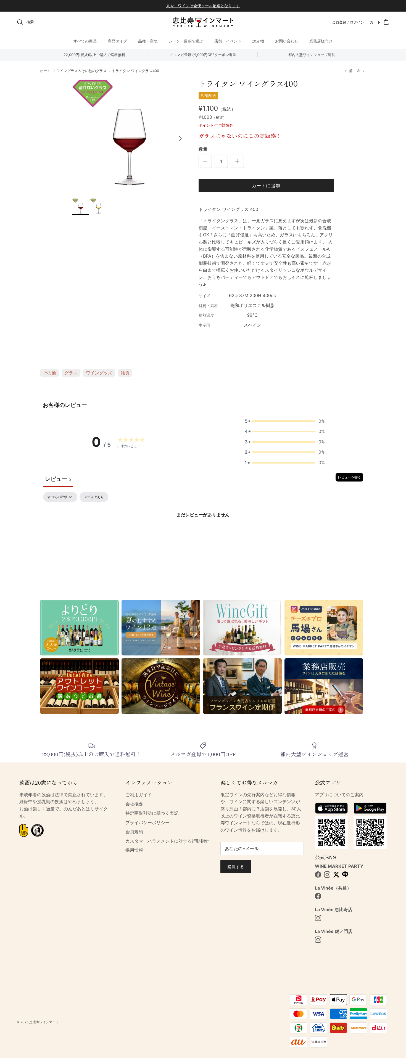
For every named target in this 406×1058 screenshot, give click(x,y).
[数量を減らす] (205, 161)
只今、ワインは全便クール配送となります (203, 5)
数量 (203, 149)
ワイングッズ (99, 372)
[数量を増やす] (237, 161)
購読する (236, 866)
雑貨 (125, 372)
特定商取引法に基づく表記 (151, 813)
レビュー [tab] (58, 479)
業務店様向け (321, 40)
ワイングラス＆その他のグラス (81, 71)
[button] (285, 421)
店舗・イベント (227, 40)
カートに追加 (266, 185)
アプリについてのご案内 (339, 794)
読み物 (258, 40)
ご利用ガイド (138, 794)
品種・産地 (147, 40)
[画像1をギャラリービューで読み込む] (129, 136)
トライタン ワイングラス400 (135, 71)
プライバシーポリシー (147, 822)
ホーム (45, 71)
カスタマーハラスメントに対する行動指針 (167, 841)
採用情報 (134, 850)
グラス (71, 372)
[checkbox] (94, 497)
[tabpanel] (203, 533)
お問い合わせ (286, 40)
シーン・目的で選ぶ (185, 40)
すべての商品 (85, 40)
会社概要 (134, 803)
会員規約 (134, 831)
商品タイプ (117, 40)
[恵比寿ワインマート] (203, 22)
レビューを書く (349, 477)
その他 (49, 372)
